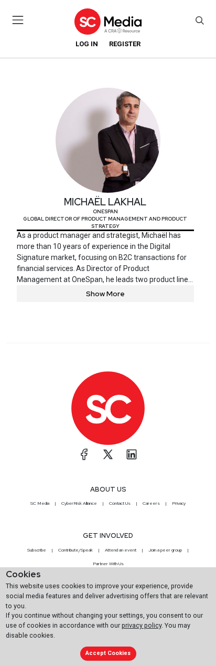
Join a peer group (165, 550)
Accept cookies (108, 653)
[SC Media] (108, 21)
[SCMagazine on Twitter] (108, 454)
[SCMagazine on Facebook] (84, 454)
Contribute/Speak (75, 550)
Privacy (179, 503)
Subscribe (36, 550)
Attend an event (120, 550)
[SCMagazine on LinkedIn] (131, 454)
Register (125, 44)
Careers (151, 503)
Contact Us (120, 503)
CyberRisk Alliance (79, 503)
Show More (105, 293)
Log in (86, 44)
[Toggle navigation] (18, 20)
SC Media (39, 503)
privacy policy (141, 625)
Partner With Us (108, 563)
